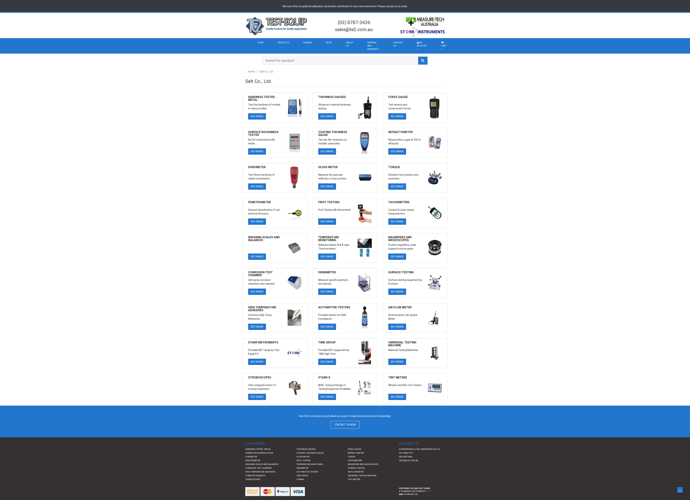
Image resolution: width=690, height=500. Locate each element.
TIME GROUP (302, 497)
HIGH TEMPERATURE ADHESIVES (260, 493)
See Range (257, 137)
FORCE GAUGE (354, 470)
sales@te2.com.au (354, 29)
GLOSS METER (302, 478)
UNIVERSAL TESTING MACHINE (362, 497)
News (390, 46)
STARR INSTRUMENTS (255, 497)
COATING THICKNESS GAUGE (310, 474)
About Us (425, 51)
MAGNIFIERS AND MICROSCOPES (363, 485)
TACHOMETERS (355, 482)
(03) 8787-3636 (354, 22)
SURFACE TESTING (356, 489)
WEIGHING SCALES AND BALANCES (261, 485)
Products (308, 46)
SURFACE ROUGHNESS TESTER (259, 474)
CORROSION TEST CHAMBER (258, 489)
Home (267, 46)
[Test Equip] (276, 25)
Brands (353, 46)
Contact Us (515, 51)
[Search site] (422, 82)
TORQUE (351, 478)
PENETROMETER (252, 482)
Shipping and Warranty (468, 56)
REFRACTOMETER (356, 474)
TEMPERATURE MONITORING (309, 485)
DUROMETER (251, 478)
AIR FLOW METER (356, 493)
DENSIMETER (302, 489)
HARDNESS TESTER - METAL (258, 470)
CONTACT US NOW (345, 446)
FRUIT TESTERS (303, 482)
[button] (680, 490)
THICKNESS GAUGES (306, 470)
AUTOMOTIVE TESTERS (307, 493)
